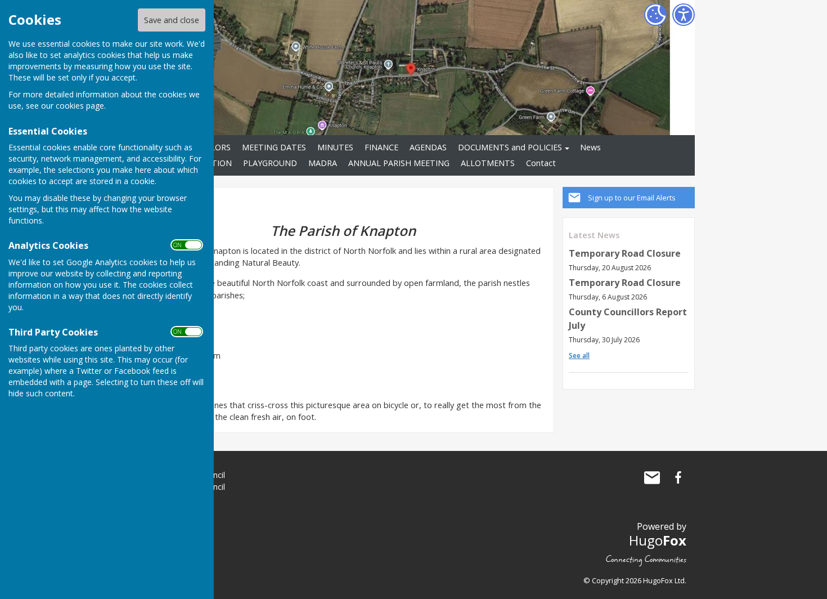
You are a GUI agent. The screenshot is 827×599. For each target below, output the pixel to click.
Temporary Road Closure (625, 253)
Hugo (657, 540)
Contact (541, 163)
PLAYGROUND (270, 163)
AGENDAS (428, 147)
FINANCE (381, 147)
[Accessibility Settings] (683, 14)
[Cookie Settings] (655, 14)
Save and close (171, 20)
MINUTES (335, 147)
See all (579, 355)
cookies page (80, 105)
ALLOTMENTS (488, 163)
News (590, 147)
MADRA (322, 163)
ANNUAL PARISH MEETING (399, 163)
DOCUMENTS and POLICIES (510, 147)
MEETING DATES (274, 147)
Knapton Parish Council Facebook (677, 477)
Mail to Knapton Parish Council (652, 477)
